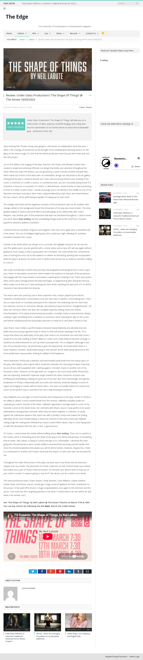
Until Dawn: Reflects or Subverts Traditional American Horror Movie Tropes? (50, 3)
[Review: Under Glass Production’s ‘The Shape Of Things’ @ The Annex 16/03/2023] (47, 69)
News (59, 33)
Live (46, 33)
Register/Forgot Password (116, 656)
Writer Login (134, 656)
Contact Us (91, 33)
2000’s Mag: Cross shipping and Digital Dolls (78, 634)
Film (34, 33)
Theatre (89, 107)
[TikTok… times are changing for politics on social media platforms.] (47, 622)
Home (9, 33)
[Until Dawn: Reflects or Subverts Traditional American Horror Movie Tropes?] (16, 622)
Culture (20, 33)
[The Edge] (15, 15)
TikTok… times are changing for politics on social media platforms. (48, 636)
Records (73, 33)
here (47, 506)
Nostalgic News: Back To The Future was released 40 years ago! (126, 199)
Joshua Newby (28, 588)
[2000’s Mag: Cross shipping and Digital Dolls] (78, 622)
